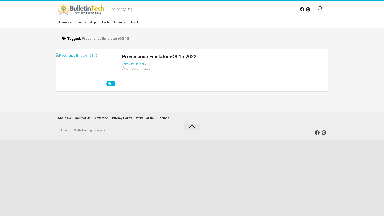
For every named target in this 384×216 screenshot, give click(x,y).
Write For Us (145, 118)
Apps (94, 22)
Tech (105, 22)
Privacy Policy (122, 118)
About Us (64, 118)
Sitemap (163, 118)
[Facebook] (302, 9)
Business (64, 22)
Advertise (101, 118)
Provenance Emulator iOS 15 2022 (159, 56)
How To (135, 22)
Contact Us (82, 118)
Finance (80, 22)
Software (119, 22)
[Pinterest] (308, 9)
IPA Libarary (138, 64)
